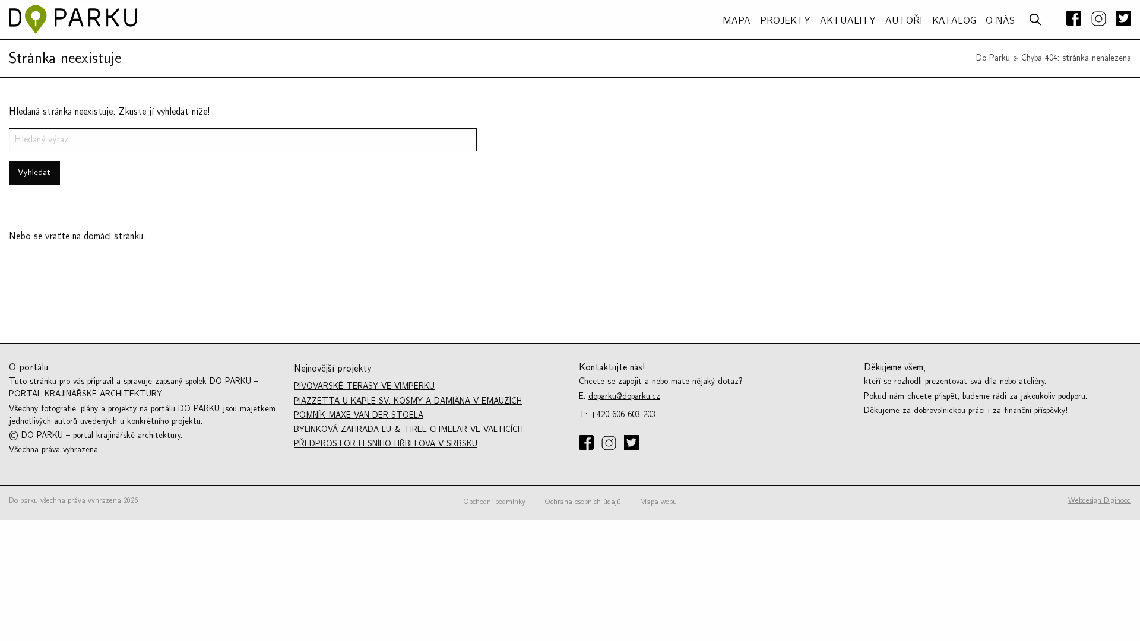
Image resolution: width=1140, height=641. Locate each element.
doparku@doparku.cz (624, 396)
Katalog (954, 20)
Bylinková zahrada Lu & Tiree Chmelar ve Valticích (408, 429)
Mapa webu (658, 501)
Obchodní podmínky (494, 501)
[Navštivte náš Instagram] (1099, 19)
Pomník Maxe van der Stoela (358, 415)
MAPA (736, 20)
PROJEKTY (785, 20)
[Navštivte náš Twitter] (1121, 19)
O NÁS (1000, 20)
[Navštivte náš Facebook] (1074, 19)
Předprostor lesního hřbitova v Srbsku (385, 444)
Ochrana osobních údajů (582, 501)
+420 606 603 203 (623, 415)
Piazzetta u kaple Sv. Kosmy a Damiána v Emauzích (408, 401)
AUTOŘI (904, 20)
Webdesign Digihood (1099, 500)
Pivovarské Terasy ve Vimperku (364, 386)
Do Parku (993, 58)
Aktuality (848, 20)
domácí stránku (113, 236)
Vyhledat (34, 172)
